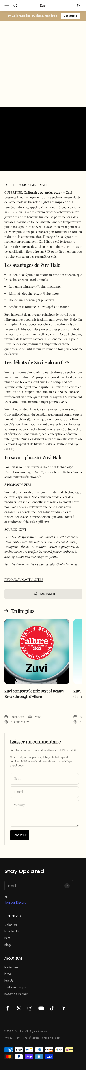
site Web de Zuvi (68, 472)
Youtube (40, 547)
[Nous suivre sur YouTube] (41, 1008)
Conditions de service (47, 761)
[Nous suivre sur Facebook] (7, 1008)
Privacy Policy (11, 1038)
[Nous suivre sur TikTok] (52, 1008)
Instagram (11, 547)
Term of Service (30, 1038)
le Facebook (57, 542)
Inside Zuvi (11, 967)
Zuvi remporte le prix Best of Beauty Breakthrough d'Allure (34, 693)
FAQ (7, 938)
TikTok (24, 547)
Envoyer (20, 835)
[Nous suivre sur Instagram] (30, 1008)
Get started (70, 15)
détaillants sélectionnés (25, 477)
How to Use (11, 931)
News (7, 973)
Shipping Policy (51, 1038)
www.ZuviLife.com (34, 542)
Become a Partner (16, 994)
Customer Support (16, 987)
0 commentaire (20, 721)
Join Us (8, 980)
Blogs (7, 945)
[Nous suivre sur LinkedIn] (64, 1008)
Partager (47, 594)
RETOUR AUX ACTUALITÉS (23, 579)
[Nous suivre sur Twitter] (19, 1008)
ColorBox (10, 925)
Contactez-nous (66, 564)
